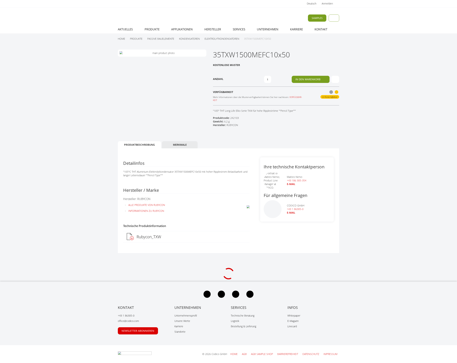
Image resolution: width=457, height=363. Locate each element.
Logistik (235, 321)
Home (234, 354)
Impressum (330, 354)
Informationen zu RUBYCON (146, 211)
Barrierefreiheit (288, 354)
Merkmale (180, 144)
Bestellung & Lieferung (243, 326)
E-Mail (291, 212)
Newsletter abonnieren (138, 330)
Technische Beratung (242, 315)
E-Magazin (293, 321)
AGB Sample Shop (262, 354)
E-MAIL (291, 184)
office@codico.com (128, 321)
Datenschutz (311, 354)
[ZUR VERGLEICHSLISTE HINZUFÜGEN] (335, 79)
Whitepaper (293, 315)
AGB (244, 354)
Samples (317, 18)
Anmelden (328, 3)
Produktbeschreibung (139, 144)
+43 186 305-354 (296, 180)
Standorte (179, 331)
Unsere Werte (182, 321)
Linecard (292, 326)
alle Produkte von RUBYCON (146, 205)
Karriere (178, 326)
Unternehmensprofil (185, 315)
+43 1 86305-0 (295, 209)
